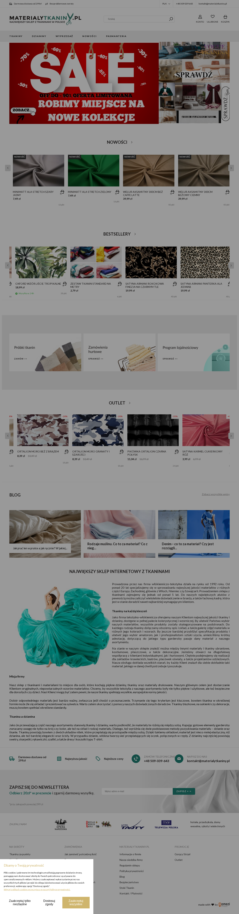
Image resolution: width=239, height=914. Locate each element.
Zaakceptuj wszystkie (76, 902)
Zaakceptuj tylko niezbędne (20, 902)
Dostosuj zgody (49, 902)
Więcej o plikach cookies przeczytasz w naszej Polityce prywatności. (37, 889)
